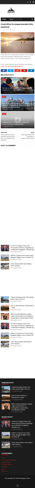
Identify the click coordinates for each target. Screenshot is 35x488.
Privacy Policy (6, 462)
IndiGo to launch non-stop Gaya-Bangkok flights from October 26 (22, 256)
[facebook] (28, 2)
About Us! (5, 471)
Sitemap (4, 467)
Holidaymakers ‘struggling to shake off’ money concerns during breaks (15, 123)
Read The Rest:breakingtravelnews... (12, 66)
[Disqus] (17, 170)
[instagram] (33, 2)
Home (4, 19)
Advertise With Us (7, 464)
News (13, 30)
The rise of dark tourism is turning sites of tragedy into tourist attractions (16, 89)
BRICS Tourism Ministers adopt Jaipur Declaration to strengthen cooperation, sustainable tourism (22, 316)
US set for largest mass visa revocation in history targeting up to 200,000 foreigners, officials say (22, 248)
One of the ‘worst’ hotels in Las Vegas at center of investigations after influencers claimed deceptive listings (16, 105)
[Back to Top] (17, 485)
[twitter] (30, 2)
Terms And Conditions (9, 460)
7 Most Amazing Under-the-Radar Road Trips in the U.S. (22, 298)
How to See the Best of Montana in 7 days (19, 396)
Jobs (3, 469)
